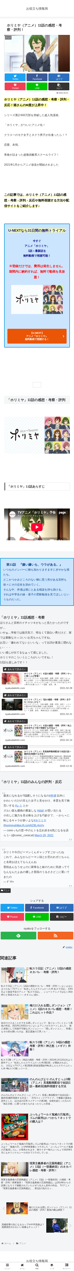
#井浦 (52, 795)
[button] (67, 668)
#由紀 (40, 810)
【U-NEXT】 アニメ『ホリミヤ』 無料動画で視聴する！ (37, 336)
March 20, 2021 (44, 835)
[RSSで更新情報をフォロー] (55, 935)
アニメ (6, 890)
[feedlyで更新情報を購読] (18, 935)
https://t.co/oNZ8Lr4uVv (29, 825)
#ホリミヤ (40, 820)
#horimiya (9, 825)
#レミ (18, 805)
